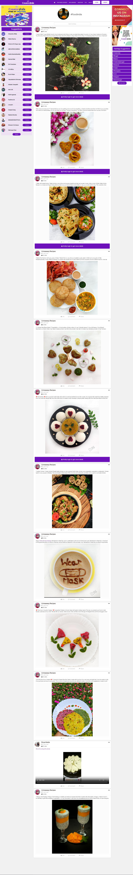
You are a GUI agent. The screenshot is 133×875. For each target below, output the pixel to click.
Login (96, 2)
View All (16, 134)
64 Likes (44, 794)
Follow (27, 34)
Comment (72, 93)
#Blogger (115, 56)
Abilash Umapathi (13, 84)
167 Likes (44, 746)
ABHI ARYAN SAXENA (14, 49)
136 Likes (44, 607)
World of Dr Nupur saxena (15, 44)
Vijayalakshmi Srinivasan (14, 79)
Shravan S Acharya (13, 125)
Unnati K (10, 104)
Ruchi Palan (11, 74)
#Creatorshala (116, 53)
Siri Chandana (12, 64)
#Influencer (116, 65)
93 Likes (44, 324)
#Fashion (115, 59)
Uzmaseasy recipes (48, 28)
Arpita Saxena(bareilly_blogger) (17, 54)
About (90, 2)
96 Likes (44, 180)
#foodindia (47, 749)
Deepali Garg (12, 110)
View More (122, 83)
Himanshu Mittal (12, 34)
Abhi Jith (10, 89)
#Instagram (116, 76)
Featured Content (62, 2)
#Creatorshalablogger (118, 62)
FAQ (86, 2)
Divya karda (45, 742)
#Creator (115, 68)
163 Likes (44, 468)
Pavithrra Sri (11, 99)
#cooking (41, 749)
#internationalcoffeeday (45, 540)
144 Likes (44, 394)
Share (82, 93)
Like (63, 93)
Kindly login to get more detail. (73, 97)
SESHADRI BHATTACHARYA (15, 120)
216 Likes (44, 106)
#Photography (117, 71)
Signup (105, 2)
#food (37, 749)
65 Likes (44, 538)
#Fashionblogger (117, 79)
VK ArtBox (11, 69)
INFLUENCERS (72, 2)
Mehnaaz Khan (12, 130)
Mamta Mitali (11, 59)
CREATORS (80, 2)
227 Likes (44, 255)
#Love (115, 73)
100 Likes (44, 676)
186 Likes (44, 31)
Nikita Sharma (12, 39)
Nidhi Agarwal (12, 94)
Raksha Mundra (12, 115)
